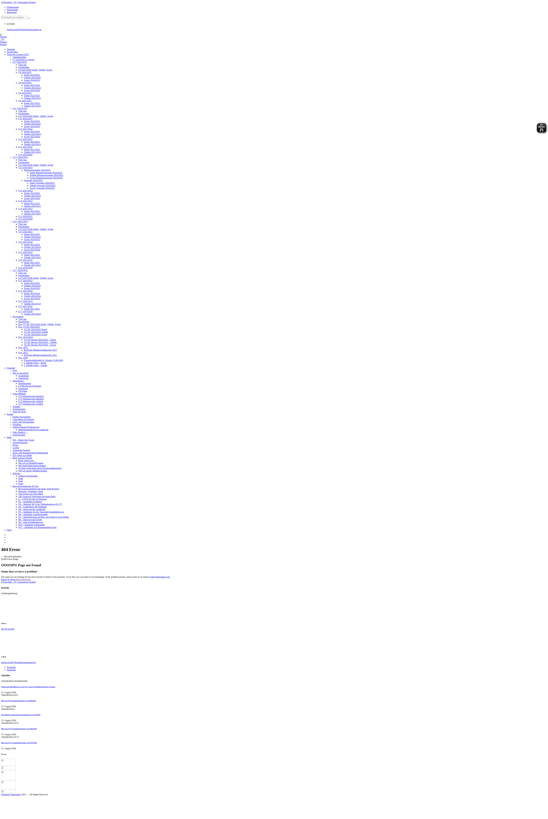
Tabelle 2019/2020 (32, 314)
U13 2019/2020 (25, 219)
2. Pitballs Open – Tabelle (35, 365)
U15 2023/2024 (25, 242)
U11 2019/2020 (25, 154)
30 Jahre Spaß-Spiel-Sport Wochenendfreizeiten (39, 468)
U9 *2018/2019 (20, 62)
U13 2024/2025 (25, 167)
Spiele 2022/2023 (32, 95)
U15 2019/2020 (25, 268)
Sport (20, 483)
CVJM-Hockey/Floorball (29, 386)
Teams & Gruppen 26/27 (18, 54)
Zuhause (16, 473)
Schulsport (23, 388)
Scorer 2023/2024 (32, 90)
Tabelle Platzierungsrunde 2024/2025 (46, 175)
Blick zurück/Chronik (22, 458)
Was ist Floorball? (21, 373)
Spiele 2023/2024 (32, 85)
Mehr (9, 437)
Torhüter (16, 406)
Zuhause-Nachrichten (28, 476)
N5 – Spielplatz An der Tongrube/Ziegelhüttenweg (41, 512)
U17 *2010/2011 (20, 270)
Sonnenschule (19, 435)
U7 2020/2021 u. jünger (23, 59)
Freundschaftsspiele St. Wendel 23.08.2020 (43, 360)
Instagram (11, 670)
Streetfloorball (24, 383)
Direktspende (13, 7)
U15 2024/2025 (25, 232)
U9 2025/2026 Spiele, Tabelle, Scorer (35, 70)
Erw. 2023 (23, 347)
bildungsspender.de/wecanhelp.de (33, 429)
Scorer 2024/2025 (32, 80)
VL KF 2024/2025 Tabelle (36, 332)
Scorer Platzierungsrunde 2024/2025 (46, 178)
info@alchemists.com (160, 577)
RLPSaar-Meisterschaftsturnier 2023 (40, 350)
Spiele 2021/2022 (32, 103)
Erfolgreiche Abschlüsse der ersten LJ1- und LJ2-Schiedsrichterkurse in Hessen (28, 687)
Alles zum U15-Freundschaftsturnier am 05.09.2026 (19, 743)
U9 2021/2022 (24, 101)
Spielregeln (23, 378)
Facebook (11, 667)
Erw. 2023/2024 (25, 337)
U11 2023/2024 (25, 129)
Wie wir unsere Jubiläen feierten (32, 471)
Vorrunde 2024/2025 (33, 180)
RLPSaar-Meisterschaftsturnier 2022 (40, 355)
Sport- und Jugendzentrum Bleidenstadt (30, 453)
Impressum (12, 12)
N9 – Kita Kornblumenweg (30, 522)
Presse (15, 445)
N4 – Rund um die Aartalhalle (31, 509)
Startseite (11, 49)
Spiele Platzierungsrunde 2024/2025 (46, 172)
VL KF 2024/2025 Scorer (35, 334)
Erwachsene (18, 316)
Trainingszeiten (19, 57)
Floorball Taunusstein (11, 794)
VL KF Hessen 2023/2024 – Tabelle (40, 342)
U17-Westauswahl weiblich (30, 404)
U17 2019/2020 (25, 311)
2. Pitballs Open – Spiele (35, 363)
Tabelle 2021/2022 (32, 106)
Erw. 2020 (23, 358)
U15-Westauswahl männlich (31, 396)
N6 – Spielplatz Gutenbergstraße (33, 514)
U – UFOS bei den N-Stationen (32, 499)
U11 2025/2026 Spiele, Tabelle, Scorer (35, 116)
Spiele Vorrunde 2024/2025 (42, 183)
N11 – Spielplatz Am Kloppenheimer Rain (37, 527)
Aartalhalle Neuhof (21, 450)
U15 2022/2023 (25, 252)
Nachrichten (12, 52)
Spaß (20, 478)
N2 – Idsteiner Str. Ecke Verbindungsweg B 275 (40, 504)
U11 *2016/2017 (20, 108)
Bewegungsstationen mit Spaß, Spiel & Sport (38, 489)
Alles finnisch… (20, 432)
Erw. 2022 (23, 352)
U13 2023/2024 (25, 190)
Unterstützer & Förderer (23, 419)
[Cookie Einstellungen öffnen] (22, 816)
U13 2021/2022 (25, 208)
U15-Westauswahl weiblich (30, 401)
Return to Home (8, 579)
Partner (10, 414)
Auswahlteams (19, 394)
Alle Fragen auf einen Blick (30, 494)
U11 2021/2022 (25, 147)
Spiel (20, 481)
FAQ (15, 370)
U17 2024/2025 (25, 280)
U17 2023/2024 (25, 291)
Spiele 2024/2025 (32, 75)
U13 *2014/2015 (20, 157)
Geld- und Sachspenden (23, 422)
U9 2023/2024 (24, 83)
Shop (9, 530)
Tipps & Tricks (19, 411)
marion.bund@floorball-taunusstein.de (24, 29)
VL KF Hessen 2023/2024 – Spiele (40, 340)
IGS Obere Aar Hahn (22, 455)
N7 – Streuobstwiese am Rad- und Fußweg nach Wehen (43, 517)
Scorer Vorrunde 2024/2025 (42, 188)
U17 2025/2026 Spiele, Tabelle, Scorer (35, 278)
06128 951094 (7, 629)
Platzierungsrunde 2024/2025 (37, 170)
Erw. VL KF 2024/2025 (29, 327)
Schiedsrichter (19, 409)
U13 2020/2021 (25, 216)
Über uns (22, 65)
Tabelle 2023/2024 (32, 88)
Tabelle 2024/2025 (32, 77)
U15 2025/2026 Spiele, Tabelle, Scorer (35, 229)
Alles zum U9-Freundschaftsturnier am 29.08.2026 (18, 701)
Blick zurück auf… (27, 460)
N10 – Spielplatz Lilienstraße (31, 525)
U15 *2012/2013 (20, 221)
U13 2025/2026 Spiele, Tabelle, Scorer (35, 165)
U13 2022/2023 (25, 201)
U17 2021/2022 (25, 306)
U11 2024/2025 (25, 119)
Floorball (11, 368)
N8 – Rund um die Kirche (30, 519)
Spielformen (18, 381)
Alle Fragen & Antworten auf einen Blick (37, 496)
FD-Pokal (22, 391)
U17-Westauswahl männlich (31, 399)
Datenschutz (12, 10)
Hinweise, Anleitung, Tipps (30, 491)
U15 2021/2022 (25, 260)
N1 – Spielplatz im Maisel (30, 501)
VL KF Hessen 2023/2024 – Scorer (40, 345)
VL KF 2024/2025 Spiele (35, 329)
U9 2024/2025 (24, 72)
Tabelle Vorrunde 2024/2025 (43, 185)
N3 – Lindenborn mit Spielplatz (32, 507)
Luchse (16, 447)
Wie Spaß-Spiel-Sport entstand (32, 465)
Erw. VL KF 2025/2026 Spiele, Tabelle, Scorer (39, 324)
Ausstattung (23, 376)
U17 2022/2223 (25, 301)
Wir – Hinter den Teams (23, 440)
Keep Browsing (23, 579)
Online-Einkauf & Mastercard (26, 427)
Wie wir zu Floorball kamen (30, 463)
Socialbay (17, 424)
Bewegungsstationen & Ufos (26, 486)
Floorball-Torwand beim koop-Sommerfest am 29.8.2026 (20, 715)
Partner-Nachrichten (22, 417)
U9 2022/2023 (24, 93)
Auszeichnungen (20, 442)
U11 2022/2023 (25, 139)
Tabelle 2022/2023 (32, 98)
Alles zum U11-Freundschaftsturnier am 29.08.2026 (19, 729)
